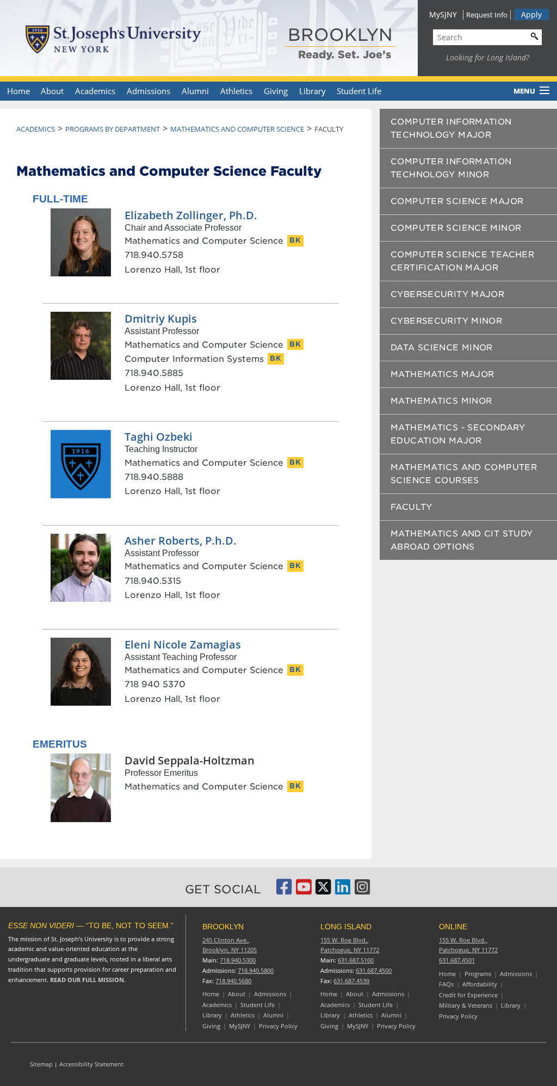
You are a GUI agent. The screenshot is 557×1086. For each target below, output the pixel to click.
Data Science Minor (442, 348)
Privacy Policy (278, 1026)
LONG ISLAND (346, 926)
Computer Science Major (457, 201)
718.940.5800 (256, 970)
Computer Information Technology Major (451, 128)
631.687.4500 (374, 970)
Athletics (236, 90)
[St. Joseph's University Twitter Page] (323, 891)
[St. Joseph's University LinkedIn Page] (342, 891)
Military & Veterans (465, 1005)
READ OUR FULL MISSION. (88, 980)
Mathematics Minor (441, 401)
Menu (524, 91)
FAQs (446, 984)
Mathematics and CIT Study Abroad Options (462, 540)
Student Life (359, 90)
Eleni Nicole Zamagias (183, 644)
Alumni (195, 90)
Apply (531, 14)
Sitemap (41, 1064)
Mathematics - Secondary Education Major (458, 434)
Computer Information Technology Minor (451, 168)
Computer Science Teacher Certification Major (462, 261)
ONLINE (453, 926)
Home (18, 90)
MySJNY (443, 14)
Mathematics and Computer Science (237, 129)
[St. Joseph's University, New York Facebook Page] (284, 891)
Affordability (479, 984)
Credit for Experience (468, 995)
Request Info (487, 15)
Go (532, 35)
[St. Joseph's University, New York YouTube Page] (303, 891)
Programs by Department (112, 129)
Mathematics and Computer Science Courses (464, 473)
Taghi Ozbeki (159, 436)
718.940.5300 (238, 960)
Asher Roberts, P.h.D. (181, 540)
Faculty (411, 507)
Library (312, 90)
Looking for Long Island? (487, 57)
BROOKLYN (340, 34)
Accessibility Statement (91, 1064)
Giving (276, 90)
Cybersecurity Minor (446, 321)
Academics (95, 90)
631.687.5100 (356, 960)
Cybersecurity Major (447, 294)
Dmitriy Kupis (161, 318)
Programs (478, 974)
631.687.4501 (457, 960)
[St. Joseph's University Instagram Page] (362, 891)
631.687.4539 (351, 981)
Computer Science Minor (456, 228)
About (52, 90)
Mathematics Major (442, 374)
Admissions (148, 90)
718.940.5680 (233, 981)
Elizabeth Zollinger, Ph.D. (191, 215)
